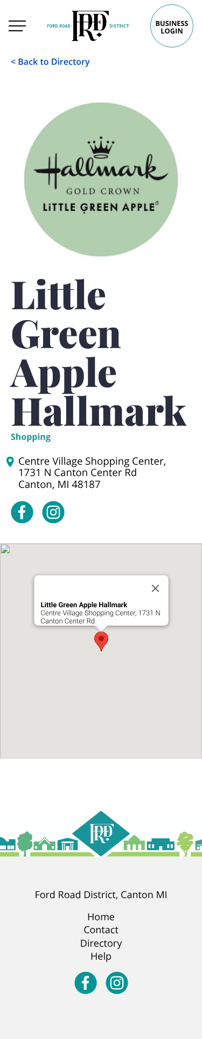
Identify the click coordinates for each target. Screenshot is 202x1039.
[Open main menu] (17, 26)
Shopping (31, 437)
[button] (101, 641)
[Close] (155, 588)
